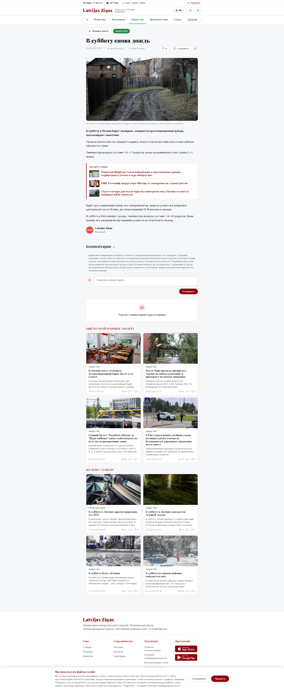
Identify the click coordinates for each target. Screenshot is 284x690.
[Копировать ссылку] (195, 48)
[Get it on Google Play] (186, 657)
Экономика (118, 19)
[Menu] (198, 10)
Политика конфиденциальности (155, 656)
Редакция (88, 651)
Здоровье (193, 19)
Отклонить (199, 678)
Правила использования (152, 649)
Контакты (118, 651)
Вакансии (88, 656)
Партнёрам (119, 656)
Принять (220, 678)
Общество (137, 19)
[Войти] (190, 10)
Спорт (178, 19)
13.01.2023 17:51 (94, 48)
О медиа (87, 647)
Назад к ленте (100, 31)
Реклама (118, 647)
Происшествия (159, 19)
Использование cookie (156, 662)
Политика (100, 19)
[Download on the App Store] (186, 649)
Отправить (188, 291)
